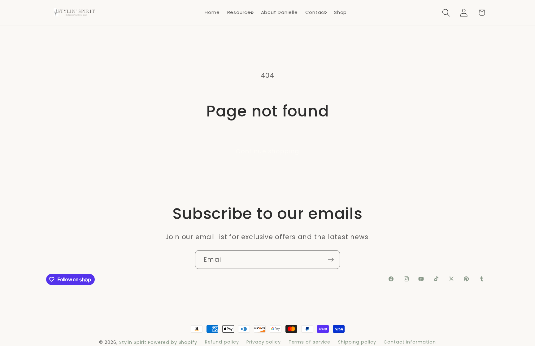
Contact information (410, 342)
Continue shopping (267, 151)
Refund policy (222, 342)
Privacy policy (263, 342)
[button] (240, 12)
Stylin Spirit (132, 342)
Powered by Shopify (172, 342)
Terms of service (310, 342)
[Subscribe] (331, 259)
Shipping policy (357, 342)
